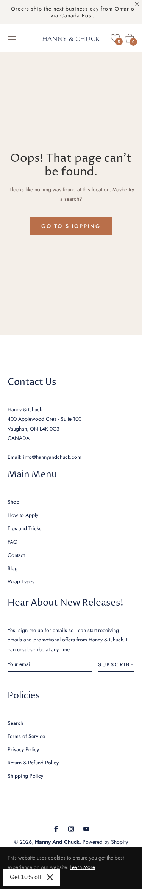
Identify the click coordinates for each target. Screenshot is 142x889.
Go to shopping (71, 226)
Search (15, 723)
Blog (13, 568)
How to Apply (23, 515)
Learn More (82, 867)
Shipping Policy (25, 776)
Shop (13, 502)
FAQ (12, 542)
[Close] (50, 877)
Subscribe (116, 664)
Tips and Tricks (24, 528)
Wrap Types (21, 581)
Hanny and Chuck (57, 842)
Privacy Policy (23, 749)
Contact (16, 555)
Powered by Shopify (105, 842)
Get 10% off (25, 877)
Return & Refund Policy (33, 762)
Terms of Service (26, 736)
